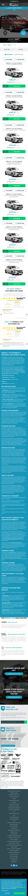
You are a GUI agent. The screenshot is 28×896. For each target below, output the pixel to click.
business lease (11, 552)
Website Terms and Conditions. (8, 888)
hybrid (13, 377)
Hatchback (11, 375)
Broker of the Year (12, 539)
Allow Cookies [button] (19, 893)
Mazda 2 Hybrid (6, 602)
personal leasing (11, 564)
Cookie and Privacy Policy (17, 887)
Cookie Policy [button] (4, 890)
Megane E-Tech (19, 369)
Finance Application (14, 697)
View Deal (17, 86)
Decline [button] (7, 893)
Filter (20, 49)
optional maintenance (16, 542)
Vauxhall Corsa (7, 373)
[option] (14, 314)
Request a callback (8, 745)
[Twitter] (14, 865)
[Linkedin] (16, 865)
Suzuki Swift (5, 609)
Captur (7, 369)
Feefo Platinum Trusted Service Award (12, 538)
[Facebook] (11, 865)
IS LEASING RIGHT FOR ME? (14, 673)
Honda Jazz (5, 595)
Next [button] (26, 314)
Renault (5, 357)
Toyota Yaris (15, 373)
